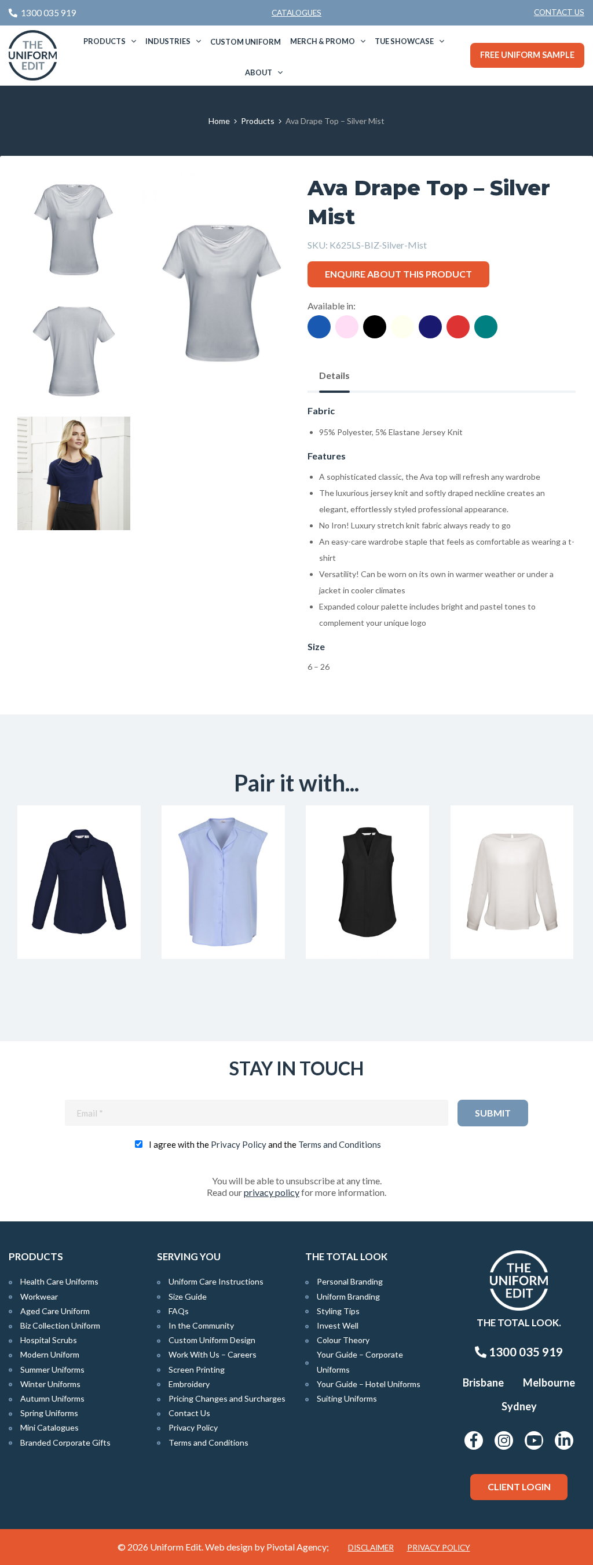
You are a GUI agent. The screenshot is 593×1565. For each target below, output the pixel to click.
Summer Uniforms (52, 1369)
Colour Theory (343, 1340)
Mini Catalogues (49, 1427)
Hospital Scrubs (48, 1340)
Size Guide (188, 1296)
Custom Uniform (245, 41)
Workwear (39, 1296)
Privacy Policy (238, 1144)
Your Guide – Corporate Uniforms (360, 1361)
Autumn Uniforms (52, 1398)
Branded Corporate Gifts (65, 1442)
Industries (168, 41)
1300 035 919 (524, 1352)
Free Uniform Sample (527, 55)
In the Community (201, 1325)
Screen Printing (197, 1369)
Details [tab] (334, 375)
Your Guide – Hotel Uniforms (368, 1384)
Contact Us (559, 12)
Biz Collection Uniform (60, 1325)
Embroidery (189, 1384)
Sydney (519, 1406)
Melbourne (549, 1382)
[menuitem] (559, 12)
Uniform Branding (348, 1296)
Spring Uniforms (49, 1413)
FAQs (179, 1311)
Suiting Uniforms (347, 1398)
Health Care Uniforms (59, 1281)
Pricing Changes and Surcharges (227, 1398)
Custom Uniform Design (212, 1340)
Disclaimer (371, 1547)
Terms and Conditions (339, 1144)
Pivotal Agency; (297, 1546)
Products (104, 41)
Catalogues (296, 12)
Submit (493, 1112)
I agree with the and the (265, 1144)
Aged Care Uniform (55, 1311)
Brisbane (483, 1382)
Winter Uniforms (50, 1384)
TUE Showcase (404, 41)
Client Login (519, 1486)
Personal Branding (350, 1281)
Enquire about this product (398, 273)
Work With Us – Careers (213, 1354)
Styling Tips (338, 1311)
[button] (259, 200)
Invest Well (337, 1325)
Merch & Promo (322, 41)
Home (219, 121)
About (258, 72)
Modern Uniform (49, 1354)
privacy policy (271, 1192)
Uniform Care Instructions (216, 1281)
